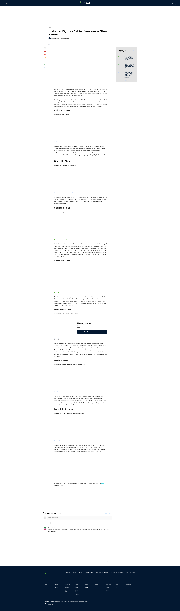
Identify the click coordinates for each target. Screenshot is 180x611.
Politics (66, 591)
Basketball (87, 584)
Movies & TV (57, 588)
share (107, 533)
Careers (133, 572)
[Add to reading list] (45, 67)
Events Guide (97, 583)
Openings (76, 584)
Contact (74, 572)
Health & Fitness (108, 584)
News (46, 583)
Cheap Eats (77, 591)
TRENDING (122, 50)
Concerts (96, 584)
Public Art (66, 588)
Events (76, 590)
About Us (68, 572)
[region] (77, 537)
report (110, 533)
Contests (107, 590)
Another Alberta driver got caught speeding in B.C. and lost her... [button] (129, 58)
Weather (56, 584)
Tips (116, 587)
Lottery (46, 584)
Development (67, 584)
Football (86, 587)
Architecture (67, 587)
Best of (76, 588)
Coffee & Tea (77, 594)
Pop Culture (107, 588)
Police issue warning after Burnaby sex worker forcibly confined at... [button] (129, 74)
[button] (121, 58)
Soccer (86, 588)
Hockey (86, 583)
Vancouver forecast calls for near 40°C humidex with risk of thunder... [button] (129, 66)
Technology (127, 583)
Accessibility (98, 572)
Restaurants (77, 587)
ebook (102, 483)
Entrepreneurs (128, 584)
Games (127, 572)
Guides (117, 584)
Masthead (106, 572)
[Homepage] (48, 573)
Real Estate (67, 583)
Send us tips (113, 572)
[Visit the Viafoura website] (109, 561)
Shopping (107, 587)
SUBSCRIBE (164, 2)
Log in (106, 513)
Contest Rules (120, 572)
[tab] (47, 523)
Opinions (66, 590)
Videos (117, 588)
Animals (56, 587)
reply (49, 533)
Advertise (80, 572)
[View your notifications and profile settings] (111, 522)
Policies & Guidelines (89, 572)
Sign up (110, 513)
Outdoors (107, 583)
